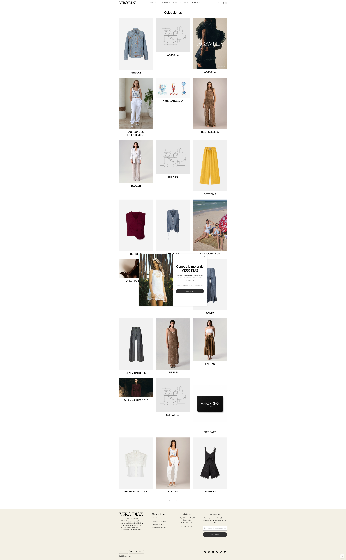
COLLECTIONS (163, 3)
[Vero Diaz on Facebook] (205, 551)
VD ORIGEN (176, 3)
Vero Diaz (127, 556)
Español (123, 552)
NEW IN (152, 3)
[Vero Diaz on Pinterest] (217, 551)
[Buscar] (213, 3)
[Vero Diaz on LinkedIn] (213, 551)
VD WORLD (194, 3)
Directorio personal (159, 518)
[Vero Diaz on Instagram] (209, 551)
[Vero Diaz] (127, 2)
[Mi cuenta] (218, 3)
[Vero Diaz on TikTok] (221, 551)
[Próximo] (183, 501)
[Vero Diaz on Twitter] (225, 551)
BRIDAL (186, 3)
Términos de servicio (159, 524)
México (135, 552)
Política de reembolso (159, 528)
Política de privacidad (159, 521)
